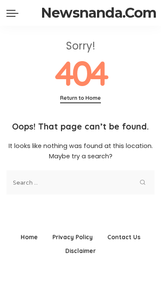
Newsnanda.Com (99, 12)
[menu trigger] (14, 13)
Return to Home (80, 98)
